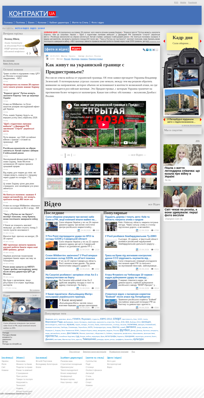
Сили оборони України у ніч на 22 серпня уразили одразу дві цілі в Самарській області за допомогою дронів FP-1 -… (78, 244)
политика (132, 324)
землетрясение (106, 324)
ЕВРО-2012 (106, 319)
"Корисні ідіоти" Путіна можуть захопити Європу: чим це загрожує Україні (21, 95)
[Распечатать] (153, 49)
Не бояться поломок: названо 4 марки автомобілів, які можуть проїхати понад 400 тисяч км (19, 197)
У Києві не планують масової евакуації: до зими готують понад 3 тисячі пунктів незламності (20, 227)
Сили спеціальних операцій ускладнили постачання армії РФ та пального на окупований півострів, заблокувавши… (138, 263)
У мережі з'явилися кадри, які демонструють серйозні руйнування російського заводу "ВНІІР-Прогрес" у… (137, 282)
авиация (141, 324)
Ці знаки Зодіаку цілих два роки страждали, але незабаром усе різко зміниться (21, 186)
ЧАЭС (140, 319)
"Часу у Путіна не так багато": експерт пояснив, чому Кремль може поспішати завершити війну (20, 216)
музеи (107, 339)
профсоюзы (127, 333)
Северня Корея (86, 330)
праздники (129, 336)
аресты (79, 339)
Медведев (49, 319)
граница (84, 59)
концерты (154, 330)
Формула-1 (49, 330)
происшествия (149, 333)
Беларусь (83, 322)
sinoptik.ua (17, 344)
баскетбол (128, 339)
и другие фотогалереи (192, 125)
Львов (97, 324)
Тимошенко (89, 339)
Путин (117, 322)
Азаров (57, 330)
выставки (58, 339)
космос (63, 333)
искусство (110, 322)
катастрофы (110, 336)
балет (154, 336)
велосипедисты (51, 324)
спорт (117, 318)
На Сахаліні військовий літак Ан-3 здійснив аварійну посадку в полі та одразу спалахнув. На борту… (76, 282)
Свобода (64, 327)
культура (138, 339)
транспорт (90, 333)
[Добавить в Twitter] (150, 49)
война (88, 336)
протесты (51, 336)
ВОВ (122, 322)
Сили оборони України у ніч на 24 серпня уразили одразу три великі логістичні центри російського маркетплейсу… (78, 224)
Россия (67, 59)
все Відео (137, 154)
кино (150, 327)
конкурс (84, 324)
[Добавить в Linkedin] (147, 49)
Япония (82, 333)
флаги (69, 319)
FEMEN (76, 319)
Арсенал (146, 330)
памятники (92, 322)
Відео (33, 28)
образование (138, 333)
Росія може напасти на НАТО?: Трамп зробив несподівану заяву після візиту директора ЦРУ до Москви (20, 270)
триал (76, 322)
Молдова (75, 59)
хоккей (122, 327)
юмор (95, 330)
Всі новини (35, 290)
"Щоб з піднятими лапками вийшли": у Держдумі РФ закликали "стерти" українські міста (18, 127)
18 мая (41, 28)
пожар (109, 327)
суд (77, 336)
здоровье (62, 319)
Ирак (102, 336)
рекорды (100, 339)
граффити (120, 339)
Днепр (133, 330)
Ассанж (91, 324)
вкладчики (102, 330)
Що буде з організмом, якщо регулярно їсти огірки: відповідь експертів (18, 282)
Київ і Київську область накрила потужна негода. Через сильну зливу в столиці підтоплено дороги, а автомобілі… (138, 224)
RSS (176, 2)
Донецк (139, 330)
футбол (125, 330)
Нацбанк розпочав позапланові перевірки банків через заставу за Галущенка (19, 258)
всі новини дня (153, 41)
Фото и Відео (22, 28)
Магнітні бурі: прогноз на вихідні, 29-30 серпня (20, 237)
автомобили (55, 333)
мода (47, 333)
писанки (123, 324)
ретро (112, 339)
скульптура (139, 336)
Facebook (192, 2)
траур (139, 327)
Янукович (86, 319)
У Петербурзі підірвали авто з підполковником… (181, 120)
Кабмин (109, 333)
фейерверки (68, 322)
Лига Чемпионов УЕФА (70, 330)
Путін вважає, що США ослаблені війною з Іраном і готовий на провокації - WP (19, 139)
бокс (135, 319)
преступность (127, 319)
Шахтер (115, 327)
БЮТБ (90, 327)
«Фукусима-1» (100, 333)
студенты (95, 319)
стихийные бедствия (67, 336)
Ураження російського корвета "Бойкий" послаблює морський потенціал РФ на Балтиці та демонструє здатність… (137, 302)
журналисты (101, 322)
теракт (77, 324)
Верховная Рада (54, 322)
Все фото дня (173, 54)
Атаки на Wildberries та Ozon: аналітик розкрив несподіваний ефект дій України (21, 106)
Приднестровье (96, 59)
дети (56, 319)
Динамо (49, 339)
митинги (131, 327)
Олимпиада (72, 327)
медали (109, 330)
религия (148, 336)
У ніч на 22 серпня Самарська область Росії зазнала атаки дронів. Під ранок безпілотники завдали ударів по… (77, 263)
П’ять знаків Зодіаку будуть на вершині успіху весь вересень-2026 (20, 116)
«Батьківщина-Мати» (69, 303)
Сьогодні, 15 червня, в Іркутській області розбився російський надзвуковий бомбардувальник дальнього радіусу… (138, 241)
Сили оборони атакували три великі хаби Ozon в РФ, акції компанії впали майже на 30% (19, 325)
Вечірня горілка (13, 33)
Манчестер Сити (68, 339)
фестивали (72, 333)
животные (62, 324)
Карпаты (120, 336)
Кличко (82, 336)
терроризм (117, 333)
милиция (146, 322)
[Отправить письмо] (157, 49)
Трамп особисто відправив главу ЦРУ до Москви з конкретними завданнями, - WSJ (21, 76)
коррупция (96, 336)
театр (145, 319)
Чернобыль (82, 327)
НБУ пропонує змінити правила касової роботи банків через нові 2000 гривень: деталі (110, 41)
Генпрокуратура (100, 327)
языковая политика (52, 327)
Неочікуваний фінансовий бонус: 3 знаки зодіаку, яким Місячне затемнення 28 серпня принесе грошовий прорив (19, 163)
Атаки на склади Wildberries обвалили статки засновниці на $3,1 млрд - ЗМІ (21, 206)
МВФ (127, 322)
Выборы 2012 (135, 322)
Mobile (183, 2)
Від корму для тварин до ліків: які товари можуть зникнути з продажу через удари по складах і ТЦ (20, 175)
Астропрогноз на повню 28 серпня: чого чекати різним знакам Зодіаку (90, 32)
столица (116, 324)
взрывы (145, 327)
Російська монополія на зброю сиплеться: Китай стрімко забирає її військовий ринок (90, 37)
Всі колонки (8, 61)
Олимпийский (150, 324)
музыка (70, 324)
